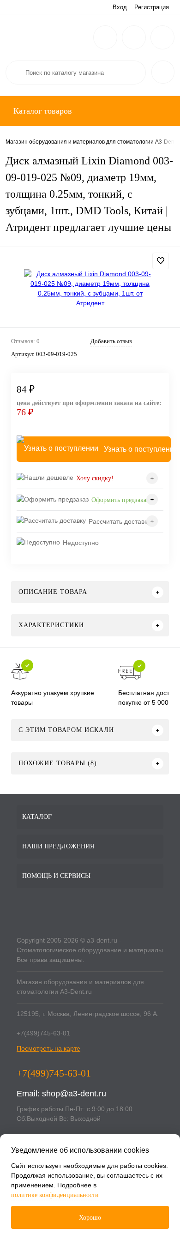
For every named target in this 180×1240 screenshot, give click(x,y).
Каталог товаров (41, 110)
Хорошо (90, 1217)
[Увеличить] (90, 288)
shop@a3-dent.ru (74, 1093)
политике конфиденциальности (55, 1195)
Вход (120, 7)
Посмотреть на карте (48, 1048)
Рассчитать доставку (119, 521)
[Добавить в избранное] (160, 261)
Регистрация (151, 7)
